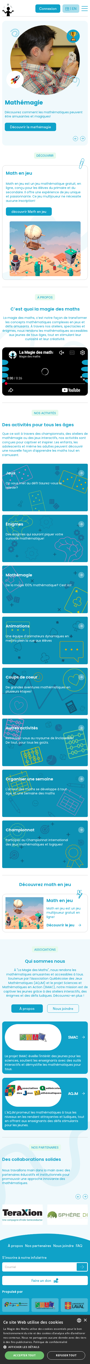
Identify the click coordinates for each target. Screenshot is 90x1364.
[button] (45, 1347)
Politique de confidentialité (50, 1342)
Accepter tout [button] (24, 1355)
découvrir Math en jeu (28, 211)
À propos (27, 1008)
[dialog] (45, 1339)
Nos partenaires (38, 1245)
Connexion (48, 8)
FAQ (79, 1245)
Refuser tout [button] (66, 1355)
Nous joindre (63, 1008)
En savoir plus (21, 137)
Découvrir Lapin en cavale (31, 127)
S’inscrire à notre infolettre (24, 1257)
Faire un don (41, 1280)
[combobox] (79, 1320)
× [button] (85, 1320)
